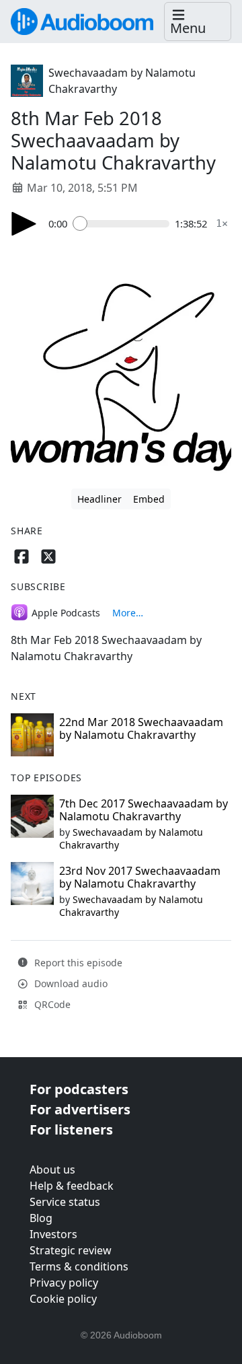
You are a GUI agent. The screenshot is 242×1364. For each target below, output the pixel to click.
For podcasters (79, 1089)
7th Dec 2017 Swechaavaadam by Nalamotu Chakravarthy (143, 810)
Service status (65, 1201)
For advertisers (80, 1109)
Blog (41, 1218)
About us (52, 1169)
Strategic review (71, 1250)
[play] (24, 224)
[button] (197, 22)
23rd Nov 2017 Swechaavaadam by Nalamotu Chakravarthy (139, 877)
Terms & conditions (79, 1266)
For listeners (71, 1129)
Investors (53, 1234)
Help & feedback (72, 1185)
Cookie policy (63, 1298)
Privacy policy (64, 1282)
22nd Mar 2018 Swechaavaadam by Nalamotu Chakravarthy (141, 728)
